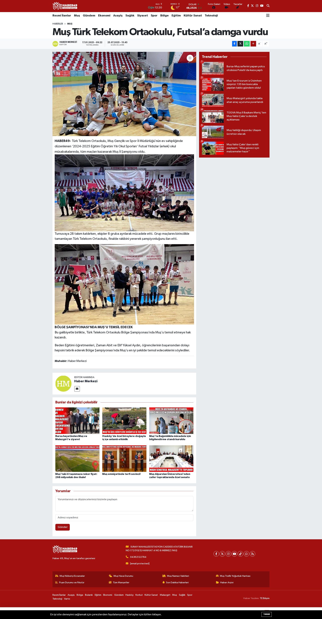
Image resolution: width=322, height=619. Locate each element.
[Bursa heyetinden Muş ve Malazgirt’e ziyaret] (77, 420)
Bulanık (89, 595)
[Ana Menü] (268, 15)
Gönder (63, 527)
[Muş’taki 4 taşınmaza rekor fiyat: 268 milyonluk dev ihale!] (77, 458)
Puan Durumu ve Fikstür (71, 582)
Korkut (139, 595)
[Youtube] (234, 554)
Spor (154, 15)
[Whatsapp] (246, 554)
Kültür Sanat (193, 15)
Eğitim (176, 15)
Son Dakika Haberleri (177, 582)
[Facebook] (216, 554)
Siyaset (142, 15)
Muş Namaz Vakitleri (178, 576)
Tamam (266, 614)
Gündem (89, 15)
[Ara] (268, 6)
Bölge (164, 15)
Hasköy (129, 595)
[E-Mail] (77, 389)
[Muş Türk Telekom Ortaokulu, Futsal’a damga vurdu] (124, 94)
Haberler (57, 24)
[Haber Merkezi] (63, 383)
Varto (67, 599)
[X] (222, 554)
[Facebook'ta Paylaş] (234, 43)
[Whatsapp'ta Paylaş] (247, 43)
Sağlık (129, 15)
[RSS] (252, 554)
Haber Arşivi (226, 582)
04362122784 (138, 557)
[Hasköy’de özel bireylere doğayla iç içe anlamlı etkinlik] (124, 420)
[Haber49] (65, 6)
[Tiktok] (240, 554)
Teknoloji (211, 15)
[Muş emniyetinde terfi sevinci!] (124, 458)
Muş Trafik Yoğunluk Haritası (235, 576)
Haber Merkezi (85, 381)
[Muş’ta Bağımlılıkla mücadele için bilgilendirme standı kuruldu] (171, 420)
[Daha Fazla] (253, 43)
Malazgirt (165, 595)
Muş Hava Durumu (123, 576)
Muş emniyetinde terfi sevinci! (121, 474)
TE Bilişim (265, 598)
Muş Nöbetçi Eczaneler (72, 576)
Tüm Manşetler (121, 582)
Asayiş (118, 15)
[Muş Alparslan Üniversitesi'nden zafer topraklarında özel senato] (171, 458)
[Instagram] (228, 554)
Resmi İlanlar (61, 15)
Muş (77, 15)
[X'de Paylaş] (240, 43)
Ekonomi (104, 15)
